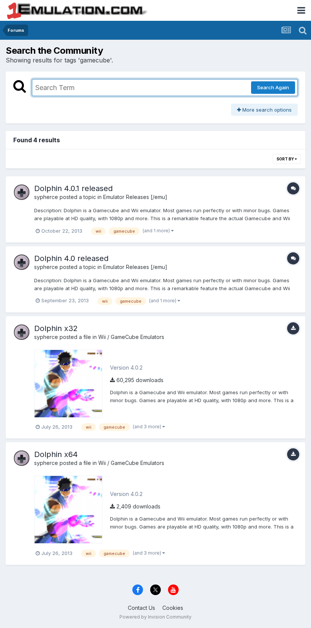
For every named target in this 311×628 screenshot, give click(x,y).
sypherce (46, 197)
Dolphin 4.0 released (71, 258)
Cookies (172, 608)
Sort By (285, 159)
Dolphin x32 (56, 328)
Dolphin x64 (56, 454)
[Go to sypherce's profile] (21, 192)
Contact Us (141, 608)
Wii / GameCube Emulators (131, 337)
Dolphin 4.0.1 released (73, 188)
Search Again (273, 87)
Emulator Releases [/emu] (135, 197)
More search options (266, 110)
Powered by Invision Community (155, 617)
